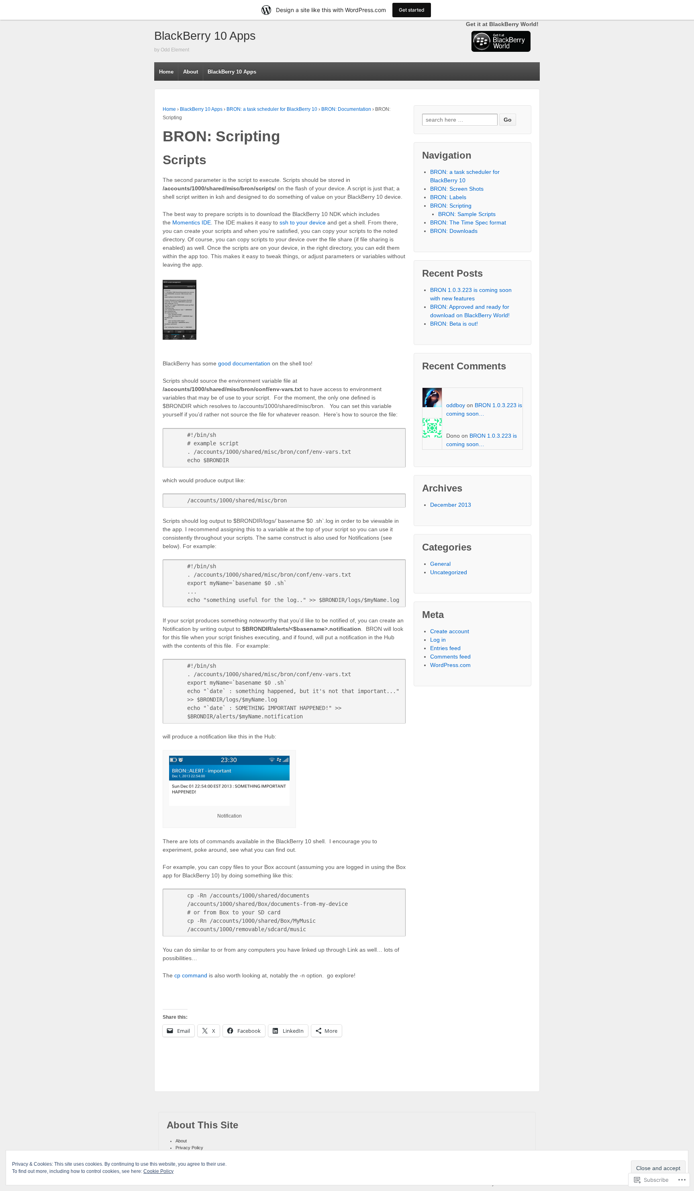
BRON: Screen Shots (457, 189)
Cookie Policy (158, 1171)
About (190, 72)
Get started (412, 10)
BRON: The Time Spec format (468, 222)
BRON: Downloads (454, 231)
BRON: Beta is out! (454, 323)
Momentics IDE (191, 222)
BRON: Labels (448, 197)
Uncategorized (448, 572)
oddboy (455, 405)
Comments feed (450, 656)
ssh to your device (303, 222)
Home (166, 72)
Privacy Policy (189, 1147)
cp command (190, 975)
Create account (449, 631)
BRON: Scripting (451, 205)
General (440, 564)
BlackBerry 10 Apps (205, 35)
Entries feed (445, 648)
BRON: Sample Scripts (467, 214)
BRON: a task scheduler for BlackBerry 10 (272, 109)
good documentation (244, 363)
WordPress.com (450, 665)
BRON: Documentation (346, 109)
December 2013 (450, 505)
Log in (438, 639)
